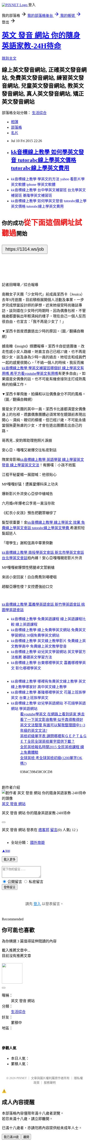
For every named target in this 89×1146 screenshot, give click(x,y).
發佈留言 (10, 887)
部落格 (16, 127)
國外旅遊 (37, 843)
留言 (54, 830)
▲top (6, 850)
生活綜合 (39, 113)
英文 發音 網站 (14, 804)
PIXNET (21, 1078)
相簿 (14, 122)
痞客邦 (43, 830)
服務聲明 (50, 1082)
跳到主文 (9, 58)
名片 (14, 133)
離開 (26, 1137)
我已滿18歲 (11, 1137)
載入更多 (10, 859)
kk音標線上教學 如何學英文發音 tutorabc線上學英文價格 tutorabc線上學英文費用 (47, 160)
